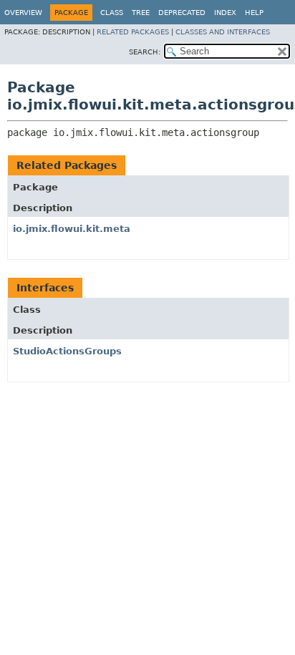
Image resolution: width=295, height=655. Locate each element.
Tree (141, 12)
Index (225, 12)
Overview (23, 12)
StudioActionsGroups (67, 351)
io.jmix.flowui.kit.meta (71, 228)
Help (254, 12)
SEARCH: (144, 52)
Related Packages (133, 32)
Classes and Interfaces (222, 32)
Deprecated (181, 12)
